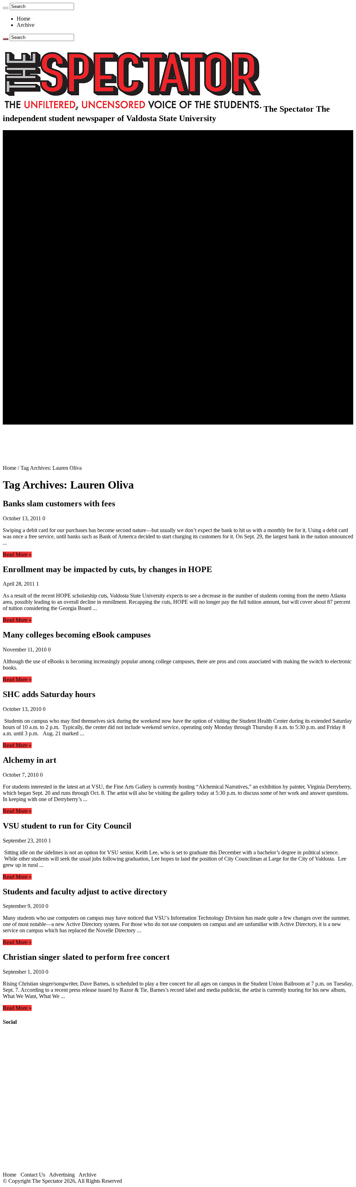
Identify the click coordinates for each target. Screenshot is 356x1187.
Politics (39, 158)
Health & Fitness (49, 246)
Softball (39, 283)
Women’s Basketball (53, 277)
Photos (24, 359)
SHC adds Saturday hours (49, 694)
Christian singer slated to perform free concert (86, 957)
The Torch (28, 377)
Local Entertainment (53, 340)
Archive (25, 25)
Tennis (38, 308)
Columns (40, 189)
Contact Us (43, 396)
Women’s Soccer (49, 290)
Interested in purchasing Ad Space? (69, 421)
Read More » (17, 554)
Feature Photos (47, 365)
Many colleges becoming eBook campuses (77, 634)
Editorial (40, 177)
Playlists (40, 352)
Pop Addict (43, 334)
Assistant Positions (51, 409)
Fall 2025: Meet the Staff (58, 402)
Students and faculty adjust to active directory (85, 891)
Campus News (47, 214)
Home (23, 19)
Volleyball (42, 296)
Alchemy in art (29, 760)
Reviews (40, 327)
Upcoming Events (36, 384)
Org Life (40, 227)
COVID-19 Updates (53, 164)
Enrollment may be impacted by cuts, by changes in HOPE (107, 569)
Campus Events (48, 208)
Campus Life (31, 202)
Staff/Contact (31, 390)
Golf (36, 302)
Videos (38, 346)
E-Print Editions (34, 139)
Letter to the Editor (51, 196)
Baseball (40, 265)
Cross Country (47, 252)
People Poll (43, 183)
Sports (24, 240)
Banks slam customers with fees (59, 503)
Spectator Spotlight (51, 233)
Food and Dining (49, 221)
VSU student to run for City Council (67, 825)
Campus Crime (47, 152)
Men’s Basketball (49, 271)
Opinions (27, 171)
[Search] (5, 8)
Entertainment (32, 315)
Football (40, 258)
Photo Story (44, 371)
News (23, 146)
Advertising (62, 1175)
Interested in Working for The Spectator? (75, 415)
